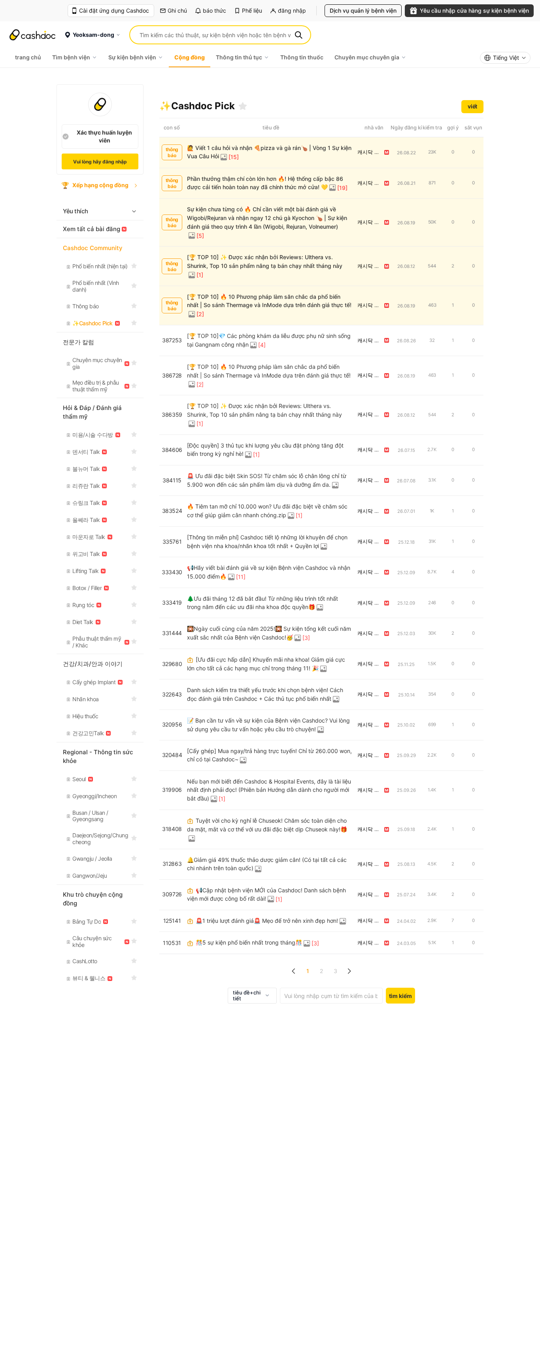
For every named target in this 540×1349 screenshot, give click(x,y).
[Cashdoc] (32, 34)
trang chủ (28, 57)
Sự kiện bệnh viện (132, 57)
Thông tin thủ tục (239, 57)
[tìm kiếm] (298, 34)
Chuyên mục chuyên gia (366, 57)
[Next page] (349, 971)
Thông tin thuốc (301, 57)
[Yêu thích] (242, 106)
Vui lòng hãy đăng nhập (100, 162)
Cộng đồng (189, 57)
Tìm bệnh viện (71, 57)
